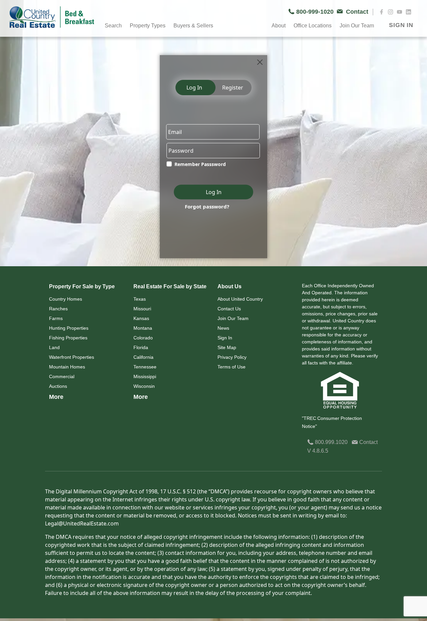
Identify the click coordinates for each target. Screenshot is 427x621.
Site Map (227, 347)
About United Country (240, 299)
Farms (56, 318)
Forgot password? (207, 206)
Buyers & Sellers (193, 25)
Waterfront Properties (71, 357)
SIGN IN (401, 25)
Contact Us (229, 308)
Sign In (225, 337)
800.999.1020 (331, 442)
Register (232, 87)
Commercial (61, 376)
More (56, 397)
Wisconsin (144, 386)
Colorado (143, 337)
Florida (140, 347)
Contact (368, 442)
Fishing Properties (68, 337)
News (223, 328)
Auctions (58, 386)
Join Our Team (233, 318)
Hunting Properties (68, 328)
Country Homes (65, 299)
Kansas (141, 318)
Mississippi (144, 376)
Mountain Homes (67, 366)
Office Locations (313, 25)
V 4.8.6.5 (317, 451)
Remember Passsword (200, 164)
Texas (139, 299)
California (143, 357)
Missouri (142, 308)
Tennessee (144, 366)
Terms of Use (232, 366)
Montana (142, 328)
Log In (194, 87)
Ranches (58, 308)
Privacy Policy (232, 357)
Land (54, 347)
